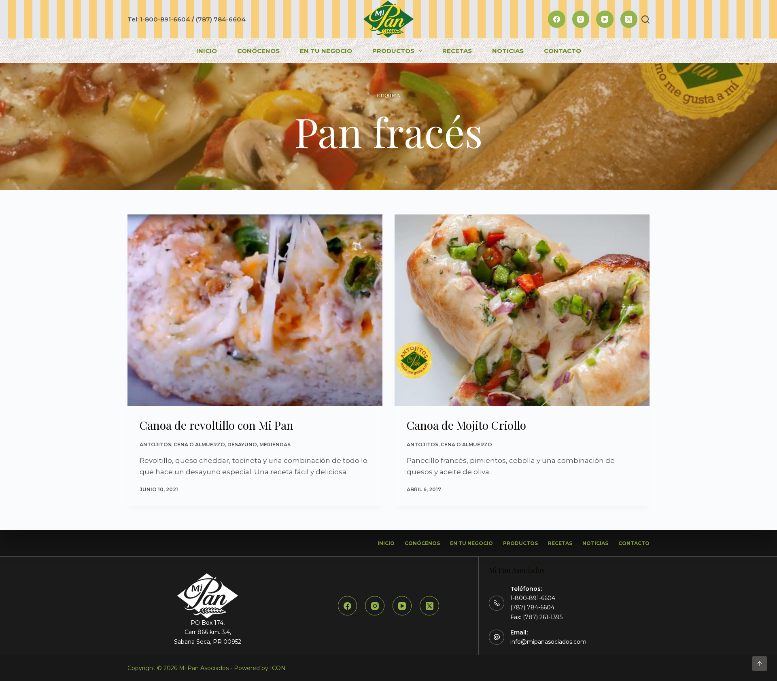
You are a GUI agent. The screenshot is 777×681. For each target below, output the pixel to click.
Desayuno (242, 444)
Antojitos (155, 444)
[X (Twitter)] (629, 19)
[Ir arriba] (759, 663)
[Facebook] (556, 19)
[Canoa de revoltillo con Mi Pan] (254, 310)
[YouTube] (605, 19)
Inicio (206, 51)
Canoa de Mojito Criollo (466, 425)
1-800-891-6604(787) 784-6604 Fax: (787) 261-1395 (536, 607)
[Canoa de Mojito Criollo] (522, 310)
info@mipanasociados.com (548, 641)
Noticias (508, 51)
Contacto (562, 51)
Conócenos (258, 51)
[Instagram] (581, 19)
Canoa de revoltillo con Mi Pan (216, 425)
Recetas (457, 51)
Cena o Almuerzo (199, 444)
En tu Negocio (326, 51)
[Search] (645, 19)
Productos (393, 51)
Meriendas (275, 444)
